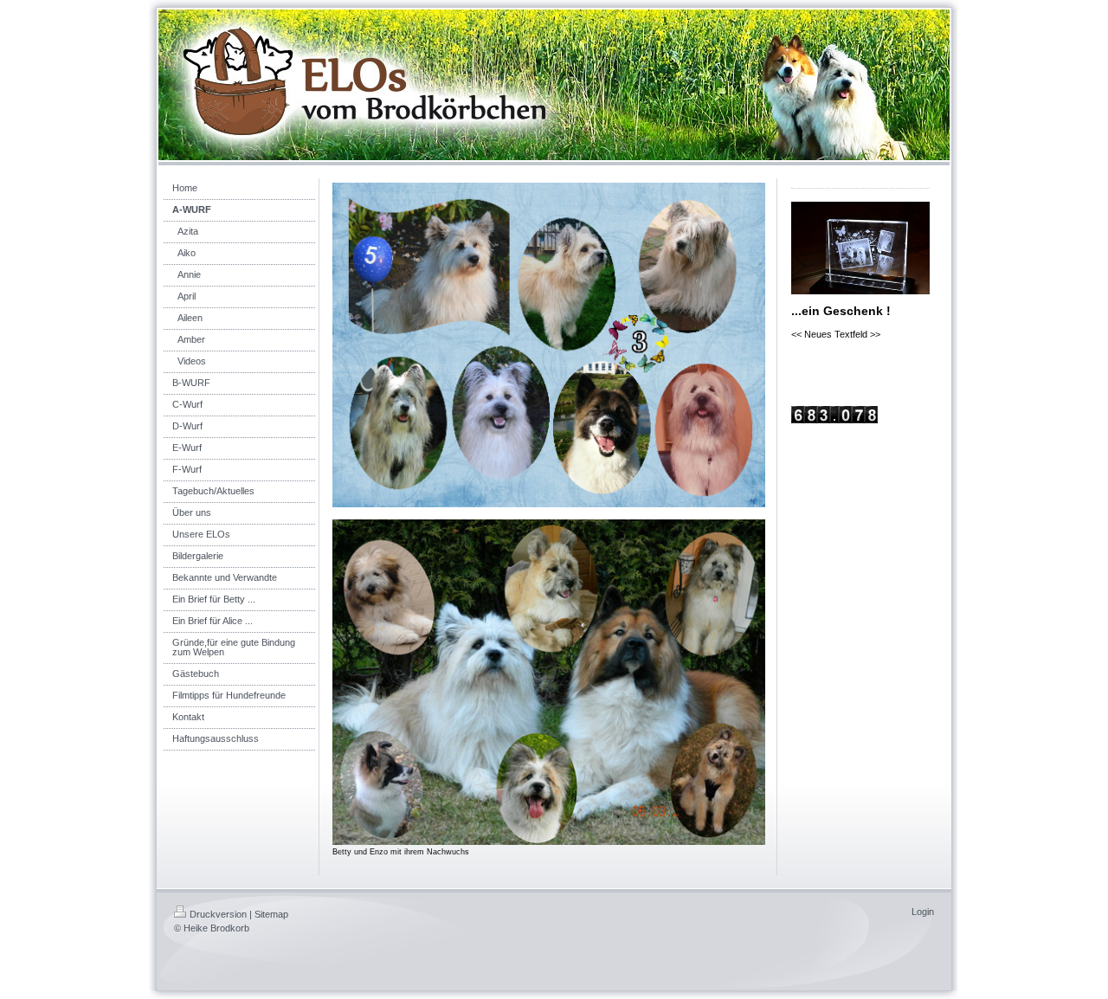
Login (923, 911)
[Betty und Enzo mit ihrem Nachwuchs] (548, 681)
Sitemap (271, 914)
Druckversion (218, 914)
